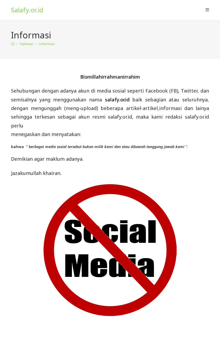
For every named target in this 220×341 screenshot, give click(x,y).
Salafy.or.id (27, 9)
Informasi (47, 43)
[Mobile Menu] (207, 10)
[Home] (12, 43)
